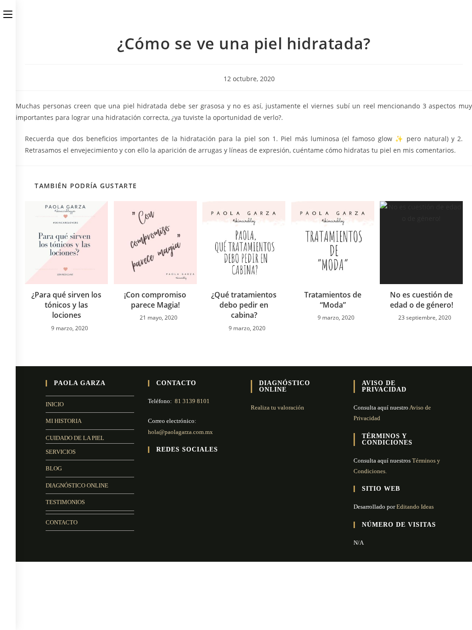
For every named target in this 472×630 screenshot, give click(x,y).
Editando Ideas (415, 506)
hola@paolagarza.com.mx (180, 431)
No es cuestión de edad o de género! (421, 300)
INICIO (55, 404)
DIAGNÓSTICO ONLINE (77, 485)
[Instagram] (164, 468)
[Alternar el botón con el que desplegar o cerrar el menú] (8, 12)
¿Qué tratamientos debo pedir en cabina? (244, 305)
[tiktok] (186, 468)
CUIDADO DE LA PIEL (75, 437)
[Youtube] (175, 468)
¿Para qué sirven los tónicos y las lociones (66, 305)
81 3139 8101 (192, 401)
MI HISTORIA (64, 420)
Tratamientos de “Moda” (332, 300)
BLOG (54, 468)
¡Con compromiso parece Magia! (155, 300)
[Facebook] (153, 468)
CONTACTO (61, 522)
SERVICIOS (61, 451)
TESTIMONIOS (65, 502)
